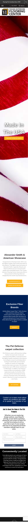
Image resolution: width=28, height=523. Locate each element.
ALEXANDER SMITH (14, 281)
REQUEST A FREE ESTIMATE (14, 138)
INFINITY (14, 327)
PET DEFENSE (14, 384)
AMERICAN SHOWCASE (14, 285)
